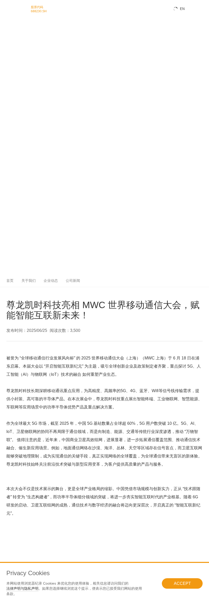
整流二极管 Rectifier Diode (15, 94)
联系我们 (5, 246)
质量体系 (5, 196)
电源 (2, 182)
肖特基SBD (6, 83)
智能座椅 (5, 136)
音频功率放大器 (9, 19)
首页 (10, 281)
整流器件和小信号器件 (12, 80)
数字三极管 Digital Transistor (16, 101)
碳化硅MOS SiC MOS (12, 76)
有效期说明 (6, 207)
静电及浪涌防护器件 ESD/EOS (17, 30)
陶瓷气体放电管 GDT (12, 44)
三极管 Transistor (10, 98)
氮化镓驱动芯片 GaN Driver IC (17, 69)
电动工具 (5, 168)
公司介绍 (5, 232)
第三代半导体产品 (10, 62)
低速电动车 (6, 151)
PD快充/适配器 (8, 186)
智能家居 (5, 126)
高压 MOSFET (8, 58)
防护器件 (5, 26)
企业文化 (5, 236)
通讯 (2, 171)
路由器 (4, 178)
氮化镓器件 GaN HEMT (13, 66)
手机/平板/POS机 (10, 115)
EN (182, 9)
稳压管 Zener (7, 37)
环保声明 (5, 200)
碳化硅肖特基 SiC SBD (13, 73)
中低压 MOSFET (9, 55)
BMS (3, 161)
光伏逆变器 (6, 154)
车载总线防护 (7, 133)
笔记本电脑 (6, 118)
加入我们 (5, 239)
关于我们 (5, 228)
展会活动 (5, 225)
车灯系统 (5, 140)
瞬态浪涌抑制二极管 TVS (14, 33)
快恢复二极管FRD (10, 87)
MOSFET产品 (8, 51)
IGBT (3, 105)
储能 (2, 158)
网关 (2, 175)
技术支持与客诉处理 (11, 211)
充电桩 (4, 164)
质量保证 (5, 189)
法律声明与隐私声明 (22, 588)
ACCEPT (182, 583)
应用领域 (5, 108)
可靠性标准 (6, 203)
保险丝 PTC (7, 48)
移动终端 (5, 111)
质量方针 (5, 193)
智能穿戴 (5, 122)
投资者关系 (6, 243)
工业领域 (5, 147)
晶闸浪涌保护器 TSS (12, 41)
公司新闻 (5, 214)
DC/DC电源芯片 (9, 23)
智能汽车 (5, 129)
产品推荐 (5, 221)
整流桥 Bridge (8, 91)
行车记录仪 (6, 143)
